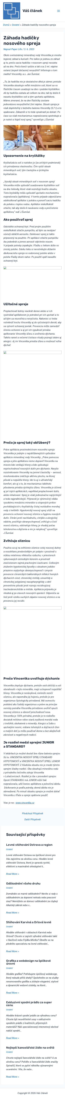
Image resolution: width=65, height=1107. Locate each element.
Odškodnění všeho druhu (23, 883)
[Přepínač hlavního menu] (58, 11)
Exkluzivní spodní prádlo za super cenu (29, 1004)
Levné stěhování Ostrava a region (29, 845)
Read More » (12, 874)
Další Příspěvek (32, 819)
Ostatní (9, 849)
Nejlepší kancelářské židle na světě (30, 1047)
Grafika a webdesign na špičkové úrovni (28, 962)
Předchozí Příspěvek (32, 813)
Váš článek (32, 10)
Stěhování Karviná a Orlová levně (28, 922)
